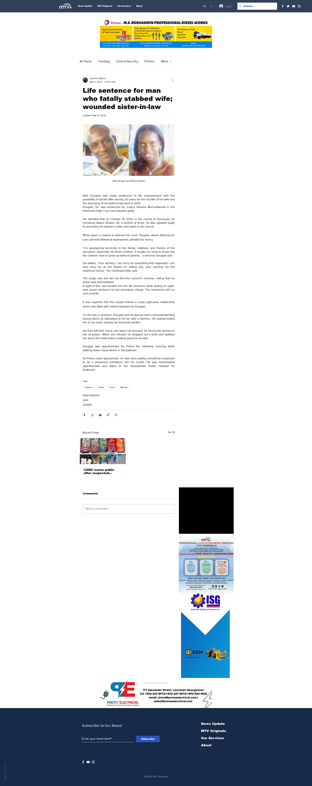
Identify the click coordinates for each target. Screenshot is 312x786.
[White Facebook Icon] (83, 762)
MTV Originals (213, 731)
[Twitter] (288, 6)
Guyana (88, 387)
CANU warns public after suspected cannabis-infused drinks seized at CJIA (103, 471)
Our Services (212, 738)
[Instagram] (299, 6)
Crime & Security (127, 61)
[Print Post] (116, 414)
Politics (149, 61)
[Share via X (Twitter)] (92, 414)
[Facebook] (282, 6)
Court (112, 387)
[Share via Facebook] (84, 414)
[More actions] (173, 80)
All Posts (85, 61)
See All (171, 432)
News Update (213, 723)
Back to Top (5, 772)
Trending (104, 61)
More (164, 61)
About (206, 745)
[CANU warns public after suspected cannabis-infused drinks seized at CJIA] (103, 451)
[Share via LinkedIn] (100, 414)
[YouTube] (293, 6)
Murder (124, 387)
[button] (156, 33)
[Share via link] (108, 414)
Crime (101, 387)
